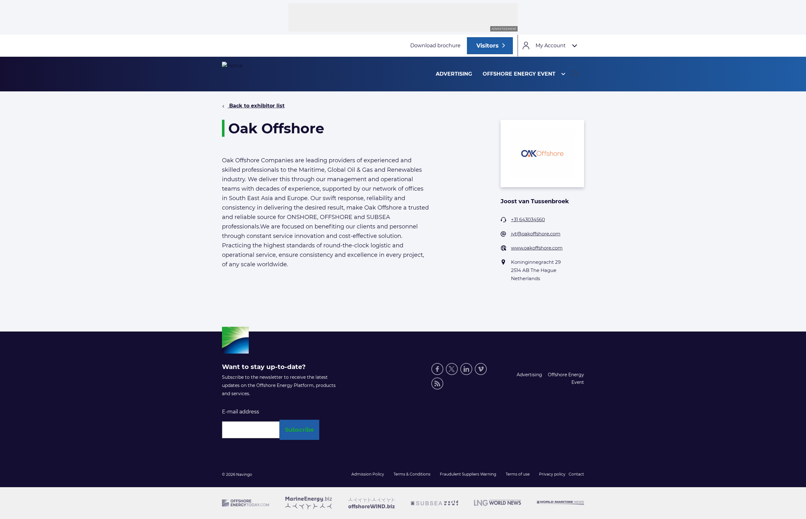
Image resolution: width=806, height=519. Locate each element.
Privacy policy (552, 474)
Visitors (487, 45)
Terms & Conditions (412, 474)
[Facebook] (437, 369)
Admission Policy (367, 474)
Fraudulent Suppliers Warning (468, 474)
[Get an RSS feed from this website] (437, 383)
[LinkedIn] (466, 369)
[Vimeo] (481, 369)
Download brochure (435, 46)
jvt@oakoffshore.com (535, 234)
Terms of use (518, 474)
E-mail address (240, 412)
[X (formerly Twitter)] (452, 369)
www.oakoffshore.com (537, 248)
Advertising (454, 74)
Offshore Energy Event (519, 74)
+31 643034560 (528, 219)
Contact (576, 474)
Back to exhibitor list (256, 106)
